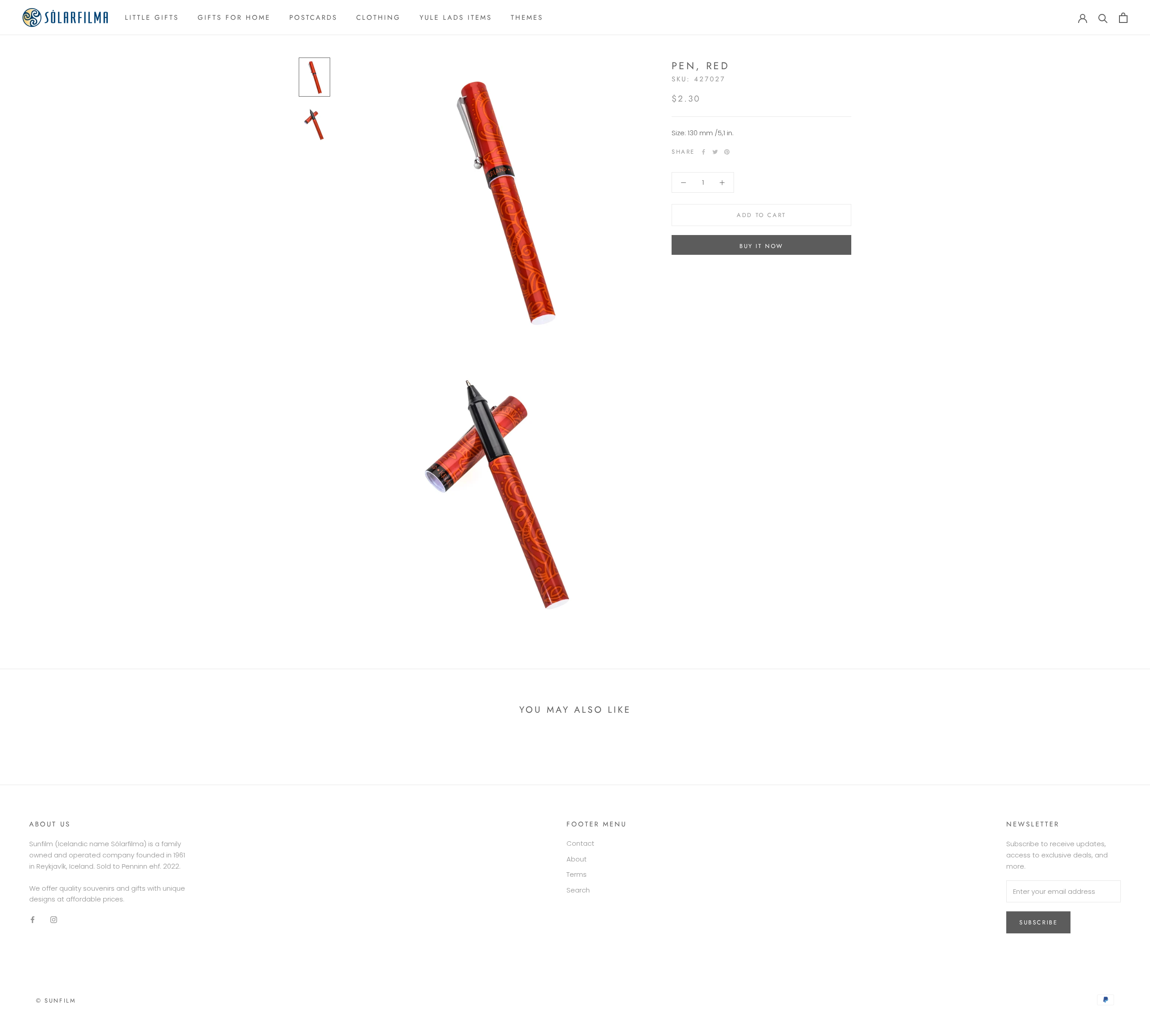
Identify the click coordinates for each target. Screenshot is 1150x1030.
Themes (527, 17)
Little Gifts (152, 17)
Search (578, 890)
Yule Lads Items (456, 17)
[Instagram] (53, 919)
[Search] (1103, 17)
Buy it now (761, 246)
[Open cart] (1123, 18)
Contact (580, 843)
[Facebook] (703, 152)
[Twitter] (715, 152)
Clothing (378, 17)
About (576, 859)
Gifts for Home (234, 17)
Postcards (313, 17)
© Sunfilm (56, 1000)
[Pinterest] (727, 152)
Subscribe (1038, 922)
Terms (576, 874)
